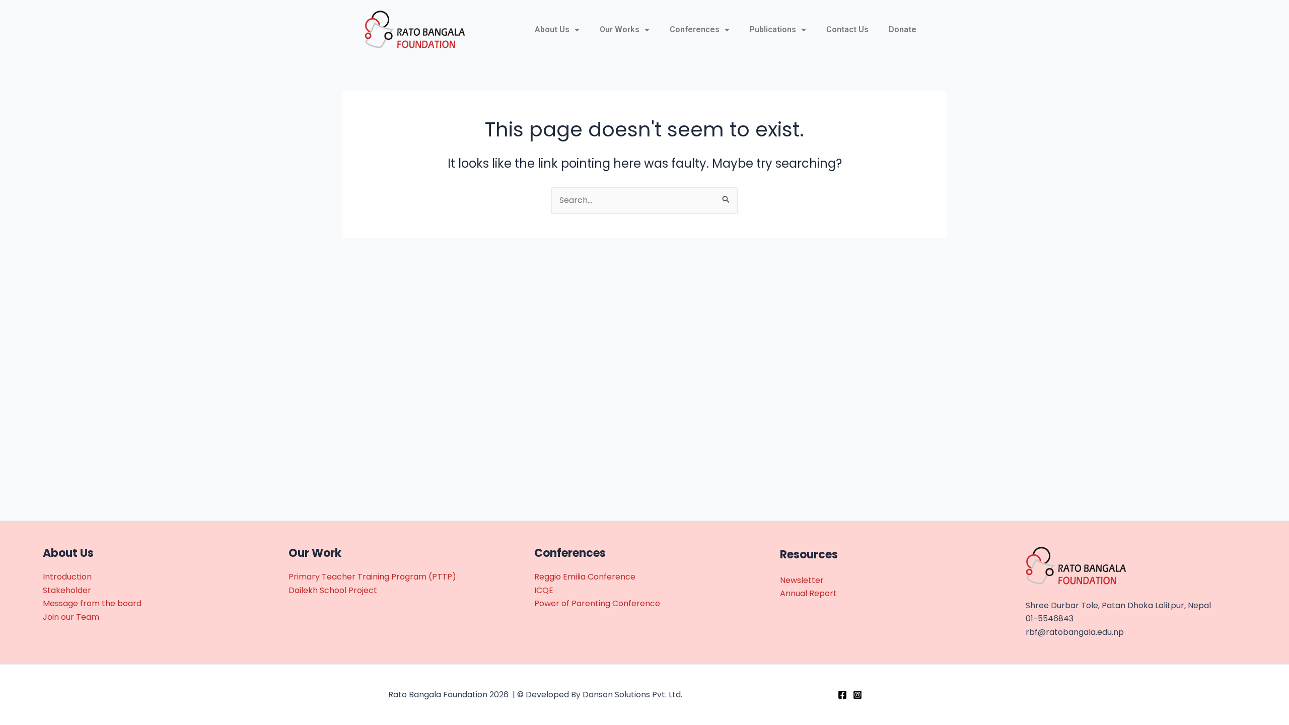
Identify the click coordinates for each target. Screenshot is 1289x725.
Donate (902, 29)
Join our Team (71, 617)
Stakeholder (67, 590)
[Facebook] (842, 694)
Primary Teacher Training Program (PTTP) (372, 577)
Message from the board (92, 603)
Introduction (67, 577)
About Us (552, 29)
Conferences (695, 29)
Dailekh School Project (333, 590)
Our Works (619, 29)
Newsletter (802, 580)
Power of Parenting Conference (597, 603)
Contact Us (847, 29)
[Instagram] (857, 694)
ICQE (543, 590)
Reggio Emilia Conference (584, 577)
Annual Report (808, 593)
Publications (773, 29)
